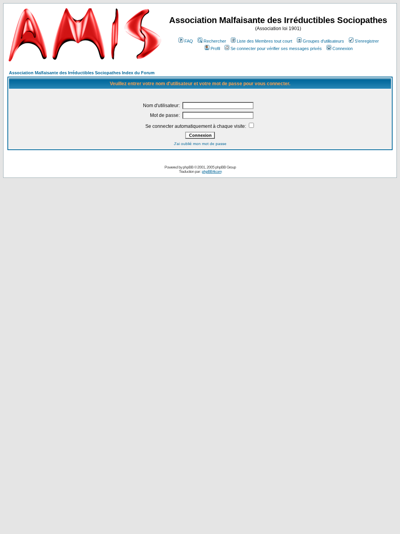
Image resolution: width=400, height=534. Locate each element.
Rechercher (215, 41)
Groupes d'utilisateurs (323, 41)
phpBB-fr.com (211, 171)
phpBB (188, 167)
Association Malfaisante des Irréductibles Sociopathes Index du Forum (82, 72)
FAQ (188, 41)
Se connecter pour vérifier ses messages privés (276, 48)
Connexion (342, 48)
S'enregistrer (367, 41)
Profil (215, 48)
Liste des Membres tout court (264, 41)
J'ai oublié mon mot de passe (200, 144)
